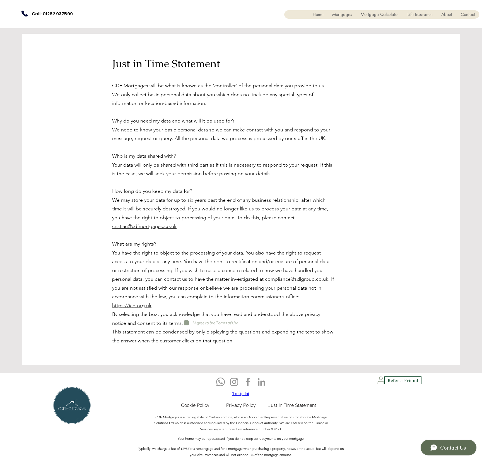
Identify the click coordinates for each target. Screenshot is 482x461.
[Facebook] (247, 381)
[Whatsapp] (220, 381)
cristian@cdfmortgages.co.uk (144, 226)
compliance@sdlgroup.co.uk (296, 279)
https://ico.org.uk (131, 305)
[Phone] (24, 13)
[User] (380, 380)
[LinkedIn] (261, 381)
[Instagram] (234, 381)
